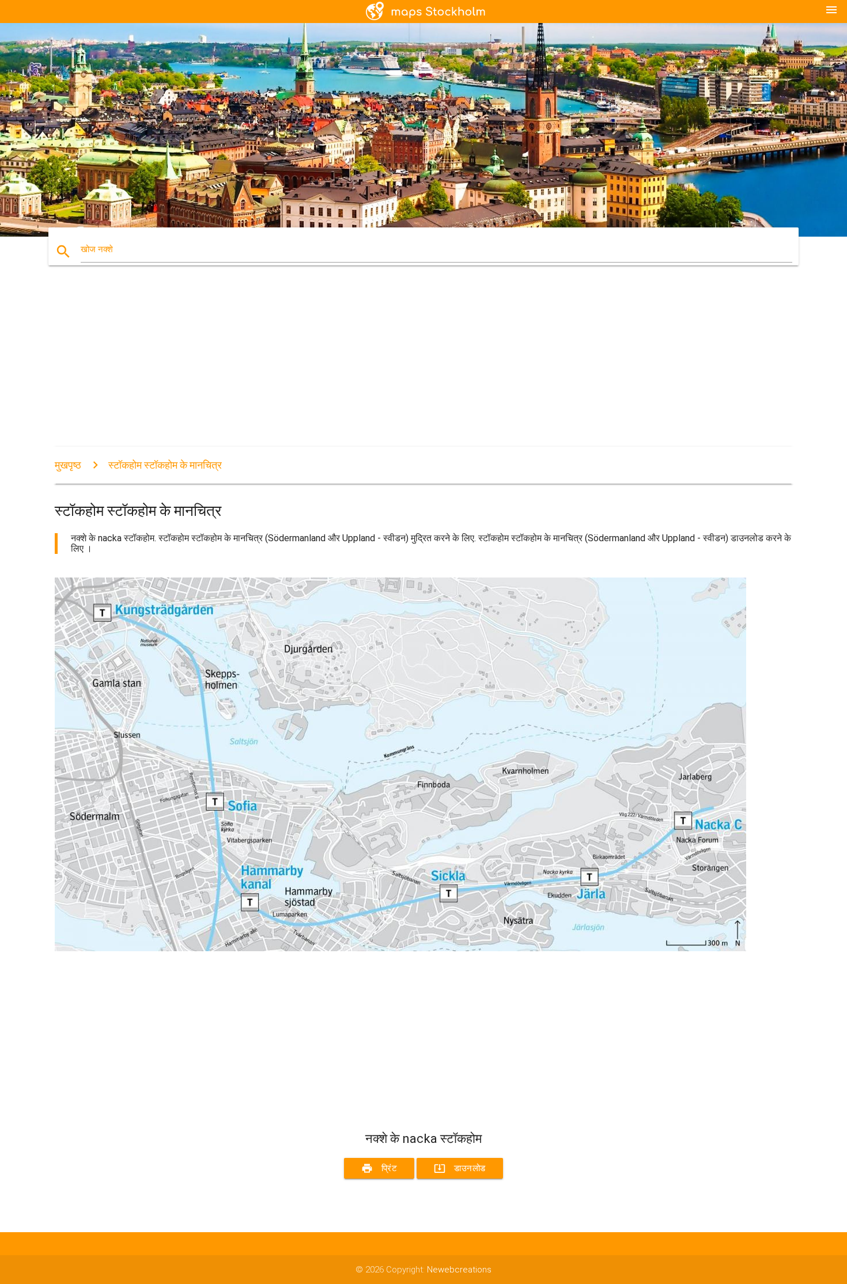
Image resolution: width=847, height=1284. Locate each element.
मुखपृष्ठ (68, 465)
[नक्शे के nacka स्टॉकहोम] (400, 948)
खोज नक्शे (97, 249)
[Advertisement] (400, 366)
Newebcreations (459, 1269)
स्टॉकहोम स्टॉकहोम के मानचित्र (165, 465)
